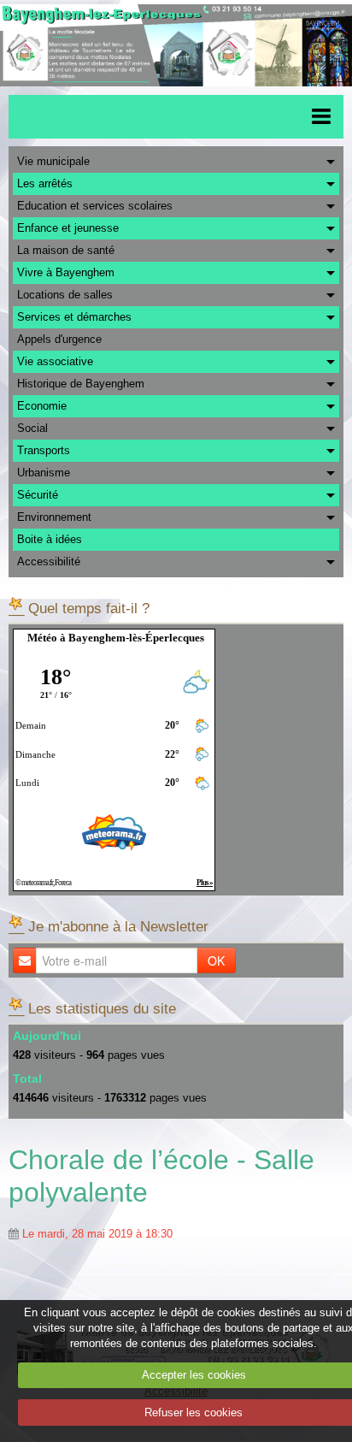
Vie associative (55, 361)
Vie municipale (53, 161)
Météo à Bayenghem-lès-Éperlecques (115, 637)
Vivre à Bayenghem (65, 272)
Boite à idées (49, 539)
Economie (42, 405)
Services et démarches (74, 316)
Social (32, 428)
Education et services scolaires (95, 205)
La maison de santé (65, 250)
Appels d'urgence (59, 339)
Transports (43, 450)
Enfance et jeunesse (68, 228)
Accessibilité (48, 561)
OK (216, 960)
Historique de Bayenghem (80, 383)
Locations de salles (65, 294)
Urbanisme (43, 472)
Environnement (54, 517)
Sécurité (37, 494)
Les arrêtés (45, 183)
